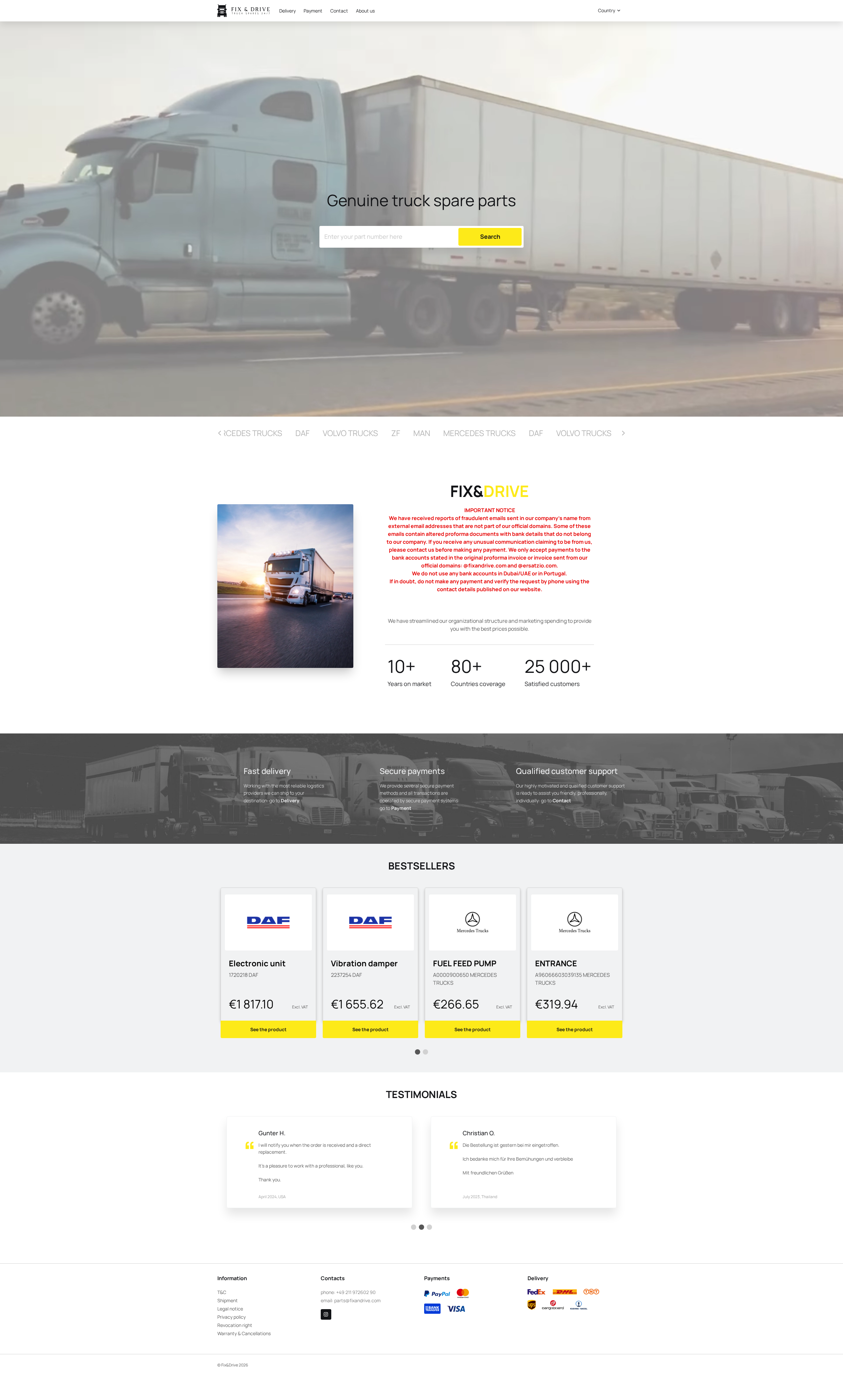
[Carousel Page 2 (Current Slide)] (421, 1227)
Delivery (287, 11)
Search (570, 11)
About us (365, 11)
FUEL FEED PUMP (362, 963)
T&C (221, 1292)
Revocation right (234, 1325)
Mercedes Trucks (246, 432)
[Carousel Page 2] (425, 1052)
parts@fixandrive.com (357, 1300)
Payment (313, 11)
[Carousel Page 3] (429, 1227)
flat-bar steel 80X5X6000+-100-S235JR (571, 973)
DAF (302, 432)
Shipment (227, 1300)
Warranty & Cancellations (244, 1333)
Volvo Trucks (350, 432)
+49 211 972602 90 (356, 1292)
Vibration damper (262, 963)
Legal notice (230, 1309)
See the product (268, 1029)
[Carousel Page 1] (413, 1227)
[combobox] (608, 10)
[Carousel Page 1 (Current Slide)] (417, 1052)
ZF (395, 432)
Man (421, 432)
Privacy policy (231, 1317)
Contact (339, 11)
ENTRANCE (454, 963)
